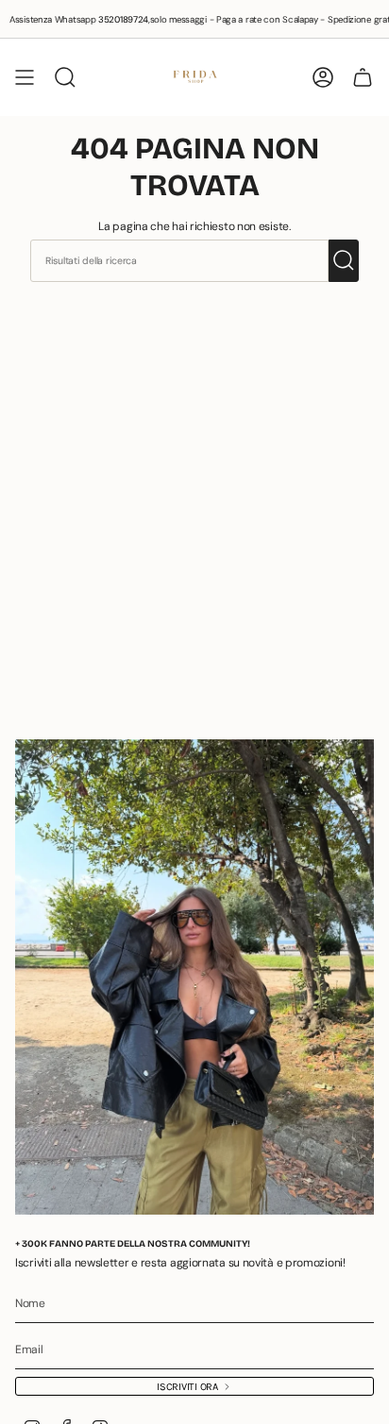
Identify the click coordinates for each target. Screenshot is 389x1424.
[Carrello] (362, 77)
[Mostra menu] (24, 77)
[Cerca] (344, 261)
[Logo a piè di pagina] (194, 977)
